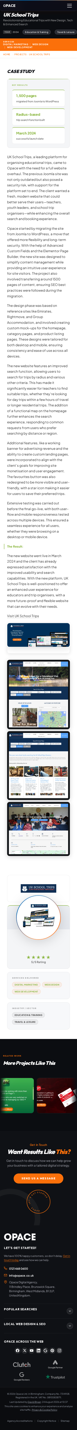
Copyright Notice (46, 1420)
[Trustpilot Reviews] (55, 1376)
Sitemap (65, 1420)
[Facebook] (18, 1351)
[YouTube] (31, 1351)
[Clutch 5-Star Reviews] (22, 1364)
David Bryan (34, 1401)
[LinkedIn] (38, 1351)
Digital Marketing (26, 984)
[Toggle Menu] (69, 5)
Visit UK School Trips (23, 616)
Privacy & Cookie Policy (44, 1409)
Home (6, 54)
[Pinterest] (52, 1351)
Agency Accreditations (20, 1420)
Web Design (52, 984)
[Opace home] (20, 1237)
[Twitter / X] (25, 1351)
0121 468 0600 (18, 1268)
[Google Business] (45, 1351)
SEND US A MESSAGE (39, 1178)
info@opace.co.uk (21, 1275)
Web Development (26, 991)
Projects (20, 54)
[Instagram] (59, 1351)
